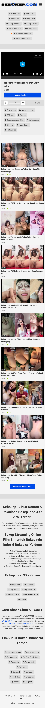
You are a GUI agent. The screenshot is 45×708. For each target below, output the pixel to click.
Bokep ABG (15, 14)
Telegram (23, 667)
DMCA (37, 696)
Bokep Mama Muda (30, 594)
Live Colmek (29, 585)
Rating (22, 698)
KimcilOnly (22, 599)
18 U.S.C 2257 (10, 696)
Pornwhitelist (30, 662)
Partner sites (12, 657)
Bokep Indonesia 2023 (15, 120)
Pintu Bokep (11, 130)
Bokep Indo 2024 (14, 29)
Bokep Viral (14, 19)
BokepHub (28, 682)
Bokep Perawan (14, 24)
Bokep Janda (13, 589)
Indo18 (16, 682)
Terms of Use (25, 696)
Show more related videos (22, 486)
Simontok (16, 672)
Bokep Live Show (28, 589)
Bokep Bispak (15, 585)
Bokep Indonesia (27, 110)
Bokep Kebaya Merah (24, 33)
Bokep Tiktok (30, 19)
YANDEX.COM (28, 624)
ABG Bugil (10, 115)
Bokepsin (29, 672)
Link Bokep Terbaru (14, 652)
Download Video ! (23, 95)
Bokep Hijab (11, 110)
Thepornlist (15, 662)
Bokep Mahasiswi (12, 594)
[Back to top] (40, 703)
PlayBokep (16, 677)
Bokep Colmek (31, 24)
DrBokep (9, 125)
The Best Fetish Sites (31, 657)
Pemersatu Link (33, 652)
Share (38, 103)
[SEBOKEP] (19, 5)
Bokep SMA (30, 14)
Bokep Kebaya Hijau (22, 38)
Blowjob (23, 115)
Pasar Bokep (24, 125)
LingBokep (30, 677)
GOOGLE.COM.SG (12, 624)
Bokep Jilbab (32, 29)
